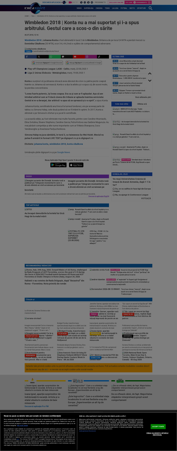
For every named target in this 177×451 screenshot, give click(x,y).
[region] (88, 431)
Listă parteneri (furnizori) (87, 431)
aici (18, 439)
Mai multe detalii (22, 425)
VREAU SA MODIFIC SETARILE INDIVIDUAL (157, 434)
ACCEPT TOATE (158, 426)
